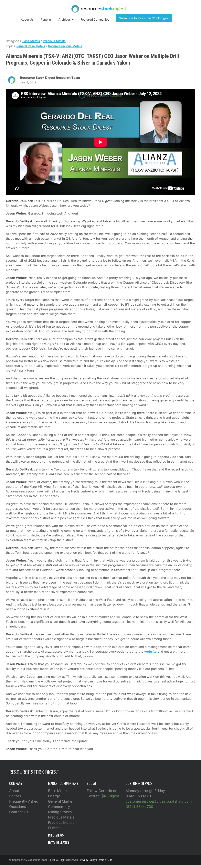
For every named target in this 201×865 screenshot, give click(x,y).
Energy (54, 796)
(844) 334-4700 (139, 807)
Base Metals (31, 41)
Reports (46, 19)
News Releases (58, 842)
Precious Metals (54, 41)
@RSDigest (110, 796)
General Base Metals (30, 46)
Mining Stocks (60, 812)
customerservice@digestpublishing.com (159, 801)
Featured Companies (94, 19)
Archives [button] (64, 19)
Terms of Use (104, 859)
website (150, 651)
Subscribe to (144, 18)
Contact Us (18, 812)
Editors (15, 796)
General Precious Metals (65, 46)
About (14, 791)
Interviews (56, 835)
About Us (27, 19)
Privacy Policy (88, 859)
